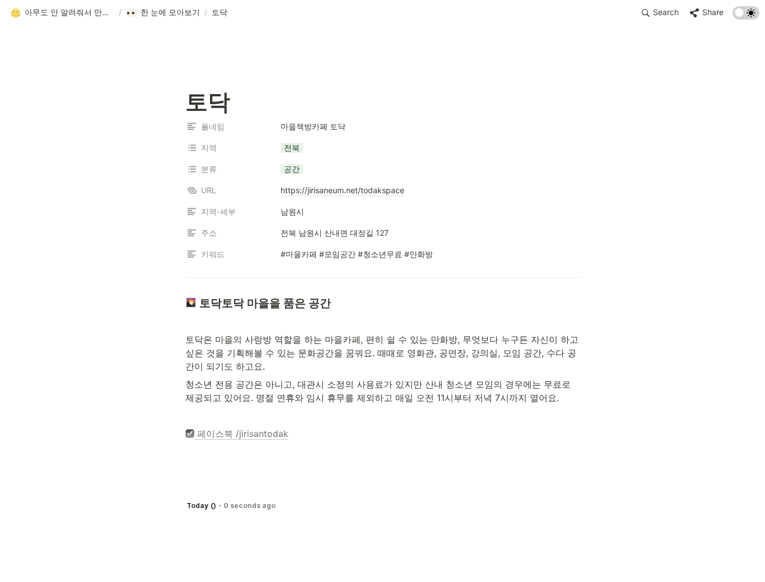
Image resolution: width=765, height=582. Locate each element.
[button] (62, 13)
